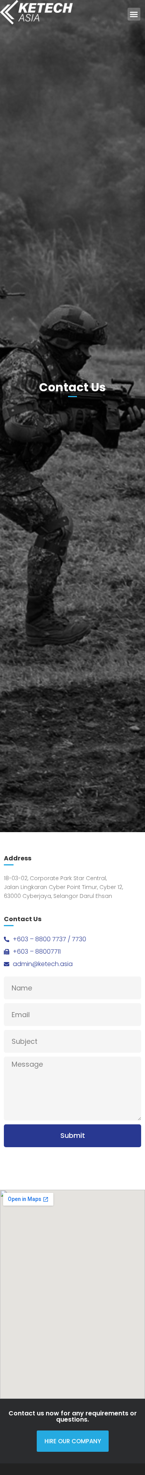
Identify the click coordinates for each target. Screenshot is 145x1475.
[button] (134, 14)
